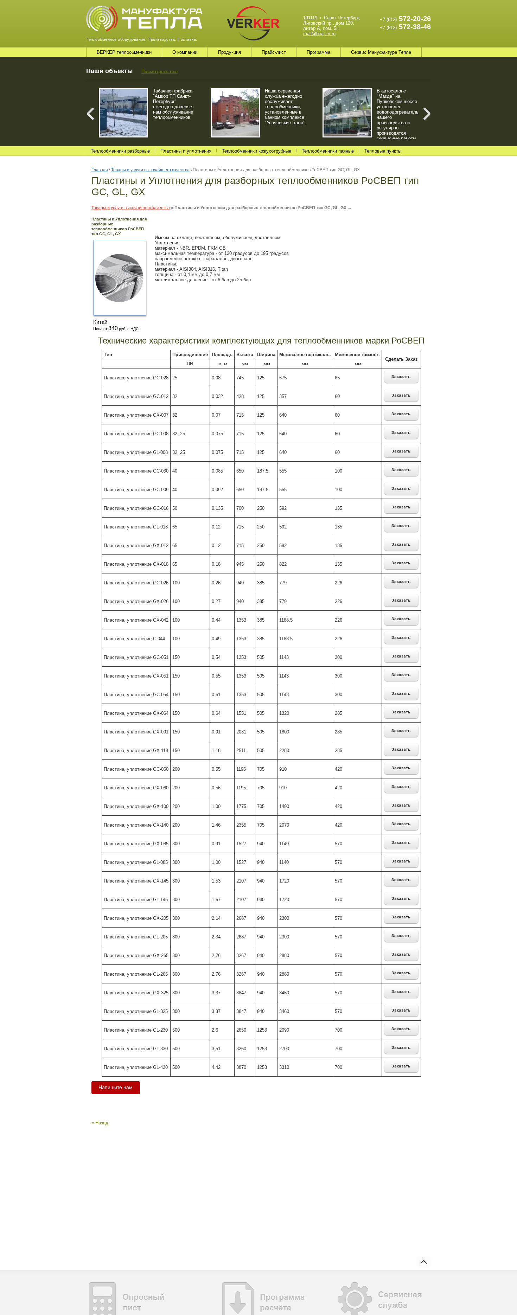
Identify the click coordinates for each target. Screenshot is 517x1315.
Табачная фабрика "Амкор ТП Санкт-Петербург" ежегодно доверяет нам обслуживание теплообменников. (173, 104)
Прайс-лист (274, 52)
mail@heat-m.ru (319, 33)
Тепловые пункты (382, 151)
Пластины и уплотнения (185, 151)
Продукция (229, 52)
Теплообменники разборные (120, 151)
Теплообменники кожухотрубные (256, 151)
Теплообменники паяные (328, 151)
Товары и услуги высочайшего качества (130, 207)
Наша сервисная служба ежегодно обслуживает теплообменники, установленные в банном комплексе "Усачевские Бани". (285, 106)
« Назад (99, 1122)
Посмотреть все (159, 71)
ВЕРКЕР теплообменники (124, 52)
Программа (318, 52)
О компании (184, 52)
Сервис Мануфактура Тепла (381, 52)
